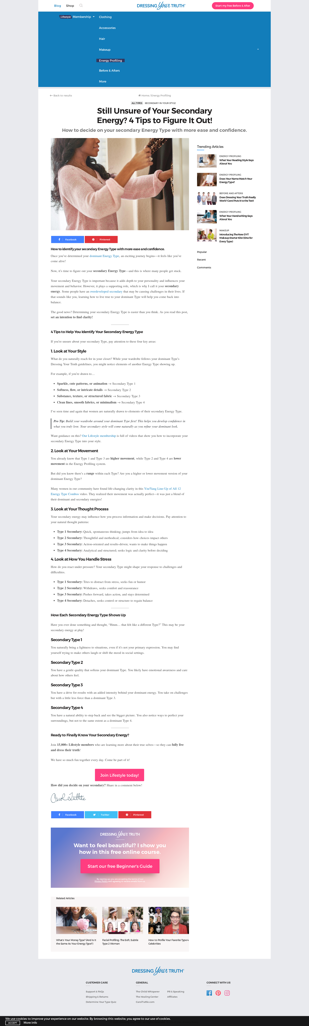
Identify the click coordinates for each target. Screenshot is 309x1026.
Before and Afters (231, 193)
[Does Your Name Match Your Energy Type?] (207, 179)
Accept (12, 1023)
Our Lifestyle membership (99, 435)
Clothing (105, 17)
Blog (57, 5)
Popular (202, 251)
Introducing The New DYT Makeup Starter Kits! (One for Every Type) (235, 238)
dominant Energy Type (104, 256)
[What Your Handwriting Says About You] (207, 216)
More (102, 81)
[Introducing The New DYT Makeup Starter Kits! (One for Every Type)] (207, 235)
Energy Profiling (110, 60)
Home (145, 95)
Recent (201, 259)
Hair (102, 38)
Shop (70, 5)
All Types (137, 103)
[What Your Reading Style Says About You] (207, 161)
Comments (204, 267)
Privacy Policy (101, 881)
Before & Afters (109, 70)
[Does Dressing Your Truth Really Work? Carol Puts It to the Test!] (207, 198)
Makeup (105, 49)
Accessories (107, 27)
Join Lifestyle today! (119, 775)
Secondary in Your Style (160, 103)
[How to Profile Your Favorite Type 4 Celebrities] (168, 920)
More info (30, 1022)
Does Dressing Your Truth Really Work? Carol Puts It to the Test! (237, 199)
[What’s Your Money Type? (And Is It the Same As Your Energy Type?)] (76, 920)
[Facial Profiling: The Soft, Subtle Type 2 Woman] (122, 920)
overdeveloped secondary (106, 291)
